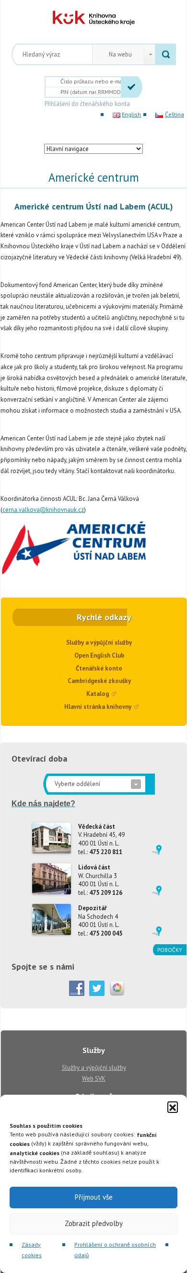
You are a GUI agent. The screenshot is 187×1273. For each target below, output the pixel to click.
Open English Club (99, 655)
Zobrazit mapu (157, 850)
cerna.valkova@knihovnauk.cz (43, 510)
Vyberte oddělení (77, 784)
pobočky (169, 949)
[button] (172, 1106)
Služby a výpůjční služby (99, 642)
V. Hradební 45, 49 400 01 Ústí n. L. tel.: (101, 839)
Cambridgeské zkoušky (99, 681)
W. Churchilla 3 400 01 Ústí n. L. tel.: (100, 880)
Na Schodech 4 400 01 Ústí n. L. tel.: (100, 920)
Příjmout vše (94, 1197)
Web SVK (93, 1079)
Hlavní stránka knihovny (97, 707)
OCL (85, 18)
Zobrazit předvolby (94, 1223)
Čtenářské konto (99, 668)
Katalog (97, 694)
